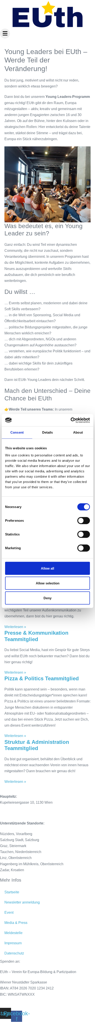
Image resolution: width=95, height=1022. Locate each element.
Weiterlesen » (15, 627)
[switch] (83, 520)
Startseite (11, 892)
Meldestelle (13, 933)
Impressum (13, 943)
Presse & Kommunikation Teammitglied (36, 636)
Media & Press (15, 923)
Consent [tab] (17, 432)
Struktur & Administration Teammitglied (36, 745)
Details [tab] (47, 432)
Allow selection (47, 583)
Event (8, 912)
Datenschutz (14, 953)
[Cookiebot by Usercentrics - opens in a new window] (70, 420)
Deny (47, 598)
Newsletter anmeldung (22, 902)
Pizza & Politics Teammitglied (41, 678)
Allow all (47, 568)
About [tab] (78, 432)
